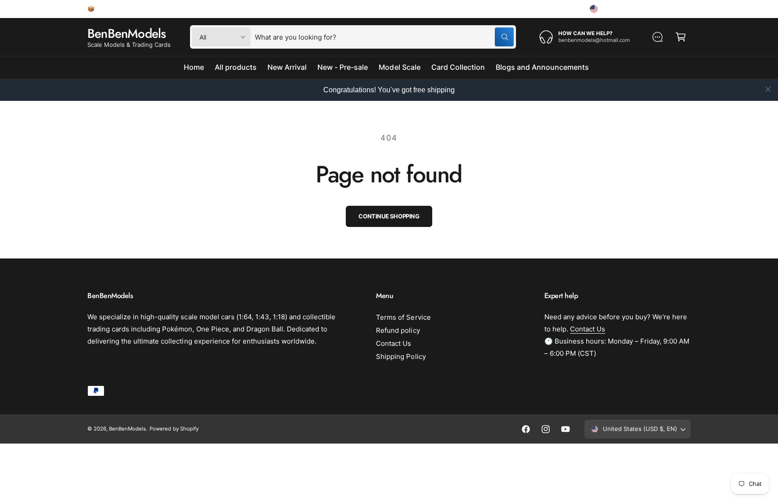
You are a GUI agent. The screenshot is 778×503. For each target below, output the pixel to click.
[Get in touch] (657, 37)
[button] (680, 37)
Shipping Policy (400, 356)
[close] (768, 89)
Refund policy (398, 330)
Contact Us (393, 343)
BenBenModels (127, 429)
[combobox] (384, 37)
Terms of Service (403, 317)
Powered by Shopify (173, 429)
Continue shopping (388, 216)
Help (567, 8)
